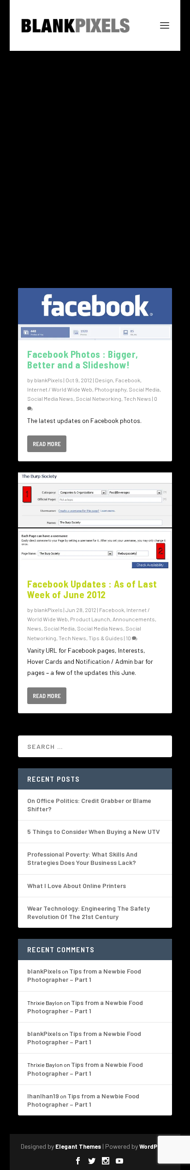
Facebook (127, 380)
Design (104, 380)
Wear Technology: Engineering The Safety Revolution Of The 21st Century (88, 912)
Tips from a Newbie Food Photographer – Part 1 (84, 975)
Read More (47, 443)
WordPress (154, 1146)
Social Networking (98, 398)
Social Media (144, 389)
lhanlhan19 (43, 1096)
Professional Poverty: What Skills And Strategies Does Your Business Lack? (82, 858)
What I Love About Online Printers (76, 885)
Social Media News (50, 398)
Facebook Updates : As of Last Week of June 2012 (92, 589)
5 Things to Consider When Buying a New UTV (93, 831)
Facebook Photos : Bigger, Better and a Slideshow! (82, 359)
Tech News (137, 398)
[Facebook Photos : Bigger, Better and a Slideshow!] (95, 314)
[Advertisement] (95, 150)
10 (129, 638)
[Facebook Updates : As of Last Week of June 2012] (95, 521)
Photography (110, 389)
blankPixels (48, 380)
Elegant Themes (78, 1146)
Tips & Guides (106, 638)
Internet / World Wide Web (59, 389)
